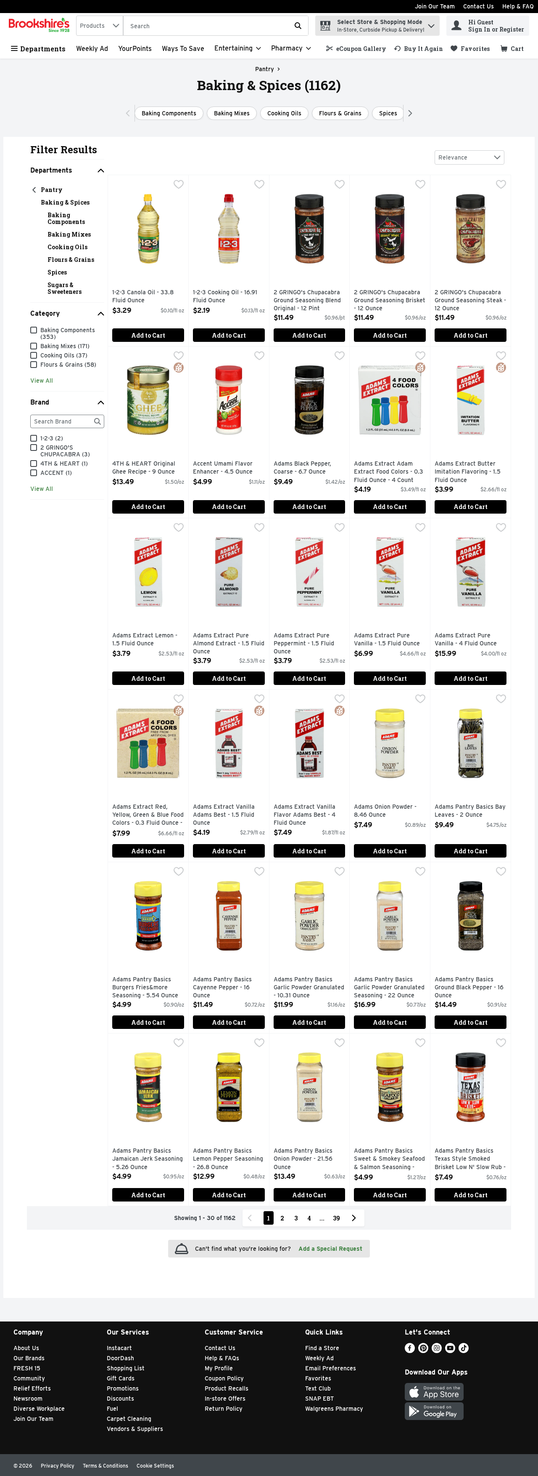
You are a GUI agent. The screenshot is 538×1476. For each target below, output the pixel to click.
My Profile (219, 1368)
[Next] (408, 113)
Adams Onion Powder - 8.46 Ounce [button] (389, 811)
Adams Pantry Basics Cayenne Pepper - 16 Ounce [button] (228, 988)
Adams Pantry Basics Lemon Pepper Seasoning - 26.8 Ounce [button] (228, 1159)
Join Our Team (435, 6)
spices (57, 272)
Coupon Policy (224, 1378)
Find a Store (322, 1348)
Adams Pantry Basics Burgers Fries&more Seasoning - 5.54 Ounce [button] (148, 988)
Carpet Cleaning (129, 1418)
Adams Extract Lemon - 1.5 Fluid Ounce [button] (148, 639)
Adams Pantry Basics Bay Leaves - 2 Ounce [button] (470, 811)
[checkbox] (178, 185)
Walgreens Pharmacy (334, 1408)
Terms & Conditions (105, 1466)
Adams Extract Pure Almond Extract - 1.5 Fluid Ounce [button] (228, 644)
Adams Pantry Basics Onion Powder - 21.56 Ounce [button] (309, 1159)
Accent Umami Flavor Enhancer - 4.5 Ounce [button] (228, 468)
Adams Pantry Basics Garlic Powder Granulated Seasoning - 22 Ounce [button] (389, 988)
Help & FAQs (222, 1358)
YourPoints (135, 49)
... (321, 1218)
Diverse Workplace (39, 1408)
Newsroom (27, 1398)
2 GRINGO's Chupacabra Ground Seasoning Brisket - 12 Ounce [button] (389, 301)
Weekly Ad (92, 49)
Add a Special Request (330, 1248)
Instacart (119, 1348)
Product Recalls (226, 1388)
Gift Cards (120, 1378)
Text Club (318, 1388)
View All (41, 380)
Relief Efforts (32, 1388)
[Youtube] (450, 1351)
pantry (52, 190)
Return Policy (224, 1408)
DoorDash (120, 1358)
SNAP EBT (319, 1398)
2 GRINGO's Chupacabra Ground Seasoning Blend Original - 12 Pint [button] (309, 301)
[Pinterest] (423, 1351)
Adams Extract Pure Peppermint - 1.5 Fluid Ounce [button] (309, 644)
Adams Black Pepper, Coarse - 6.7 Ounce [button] (309, 468)
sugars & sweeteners (64, 288)
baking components (66, 218)
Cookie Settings (155, 1466)
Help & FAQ (518, 6)
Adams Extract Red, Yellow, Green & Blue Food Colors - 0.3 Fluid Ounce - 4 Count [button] (148, 815)
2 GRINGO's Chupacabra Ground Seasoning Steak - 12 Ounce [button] (470, 301)
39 (336, 1218)
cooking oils (67, 247)
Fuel (112, 1408)
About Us (26, 1348)
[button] (431, 24)
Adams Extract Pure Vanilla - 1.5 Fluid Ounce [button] (389, 639)
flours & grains (70, 260)
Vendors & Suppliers (135, 1428)
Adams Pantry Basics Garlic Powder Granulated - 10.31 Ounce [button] (309, 988)
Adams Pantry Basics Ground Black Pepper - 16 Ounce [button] (470, 988)
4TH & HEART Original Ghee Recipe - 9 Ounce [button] (148, 468)
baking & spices (65, 202)
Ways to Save (183, 49)
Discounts (120, 1398)
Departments (43, 48)
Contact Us (478, 6)
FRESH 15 (26, 1368)
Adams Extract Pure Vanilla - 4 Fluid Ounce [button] (470, 639)
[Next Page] (355, 1218)
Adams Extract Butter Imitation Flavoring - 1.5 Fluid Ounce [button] (470, 472)
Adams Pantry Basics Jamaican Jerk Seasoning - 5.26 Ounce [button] (148, 1159)
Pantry (264, 69)
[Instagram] (437, 1351)
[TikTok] (464, 1351)
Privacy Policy (57, 1466)
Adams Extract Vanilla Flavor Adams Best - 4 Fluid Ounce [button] (309, 815)
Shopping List (126, 1368)
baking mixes (69, 234)
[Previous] (129, 113)
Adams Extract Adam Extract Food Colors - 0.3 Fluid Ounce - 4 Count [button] (389, 472)
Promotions (123, 1388)
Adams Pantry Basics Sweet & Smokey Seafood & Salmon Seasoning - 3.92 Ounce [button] (389, 1159)
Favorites (318, 1378)
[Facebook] (410, 1351)
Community (29, 1378)
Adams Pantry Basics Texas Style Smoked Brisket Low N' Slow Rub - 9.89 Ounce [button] (470, 1159)
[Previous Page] (251, 1218)
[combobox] (99, 26)
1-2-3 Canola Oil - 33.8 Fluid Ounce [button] (148, 296)
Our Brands (29, 1358)
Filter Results (63, 149)
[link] (356, 48)
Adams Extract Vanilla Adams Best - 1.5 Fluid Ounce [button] (228, 815)
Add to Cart (148, 335)
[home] (41, 26)
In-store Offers (225, 1398)
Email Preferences (330, 1368)
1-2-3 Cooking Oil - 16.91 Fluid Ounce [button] (228, 296)
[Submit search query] (298, 25)
